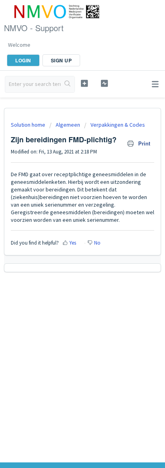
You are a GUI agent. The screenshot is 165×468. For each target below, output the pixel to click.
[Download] (67, 229)
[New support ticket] (84, 83)
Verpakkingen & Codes (118, 124)
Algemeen (68, 124)
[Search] (67, 84)
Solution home (28, 124)
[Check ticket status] (104, 83)
